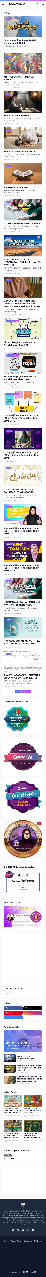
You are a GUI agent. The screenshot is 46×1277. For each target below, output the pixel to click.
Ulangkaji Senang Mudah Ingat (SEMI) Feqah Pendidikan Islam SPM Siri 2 (21, 418)
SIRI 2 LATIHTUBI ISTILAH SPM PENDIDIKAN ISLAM (12, 1136)
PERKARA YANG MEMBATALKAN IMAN (26, 1057)
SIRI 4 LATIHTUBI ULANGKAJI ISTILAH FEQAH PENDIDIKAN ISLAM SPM (12, 1111)
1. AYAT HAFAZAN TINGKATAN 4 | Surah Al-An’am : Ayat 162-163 (23, 676)
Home (6, 1241)
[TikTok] (13, 1017)
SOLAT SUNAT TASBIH (16, 115)
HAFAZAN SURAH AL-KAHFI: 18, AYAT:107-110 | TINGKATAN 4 (22, 642)
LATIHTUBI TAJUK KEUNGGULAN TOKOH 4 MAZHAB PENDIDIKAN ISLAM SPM (32, 1136)
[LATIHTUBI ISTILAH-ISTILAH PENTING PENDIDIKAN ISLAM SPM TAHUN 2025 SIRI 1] (10, 1080)
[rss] (33, 1230)
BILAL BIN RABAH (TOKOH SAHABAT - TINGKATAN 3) (19, 490)
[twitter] (18, 1230)
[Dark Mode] (38, 4)
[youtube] (23, 1230)
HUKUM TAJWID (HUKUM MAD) (22, 223)
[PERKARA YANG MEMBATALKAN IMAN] (10, 1058)
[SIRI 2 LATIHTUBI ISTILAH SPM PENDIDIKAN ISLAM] (13, 1126)
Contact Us (28, 1241)
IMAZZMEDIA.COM (30, 1272)
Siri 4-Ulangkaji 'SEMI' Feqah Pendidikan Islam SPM (20, 343)
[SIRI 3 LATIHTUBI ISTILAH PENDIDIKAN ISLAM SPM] (33, 1101)
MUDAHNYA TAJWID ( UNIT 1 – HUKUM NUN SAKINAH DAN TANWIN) (29, 1068)
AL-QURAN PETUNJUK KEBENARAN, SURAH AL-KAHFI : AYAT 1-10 (22, 262)
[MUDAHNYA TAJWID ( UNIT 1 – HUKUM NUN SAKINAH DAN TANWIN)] (10, 1069)
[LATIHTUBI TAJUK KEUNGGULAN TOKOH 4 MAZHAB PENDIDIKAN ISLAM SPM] (33, 1126)
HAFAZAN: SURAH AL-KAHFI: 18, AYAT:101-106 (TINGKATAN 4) (22, 603)
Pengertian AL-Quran (16, 187)
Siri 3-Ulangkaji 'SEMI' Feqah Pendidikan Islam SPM (20, 378)
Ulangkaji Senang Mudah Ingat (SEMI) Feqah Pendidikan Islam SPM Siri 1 (21, 568)
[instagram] (28, 1230)
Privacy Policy (16, 1241)
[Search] (43, 4)
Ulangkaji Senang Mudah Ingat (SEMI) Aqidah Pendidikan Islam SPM (22, 455)
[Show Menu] (3, 4)
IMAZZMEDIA (16, 3)
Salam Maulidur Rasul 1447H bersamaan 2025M (20, 41)
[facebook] (13, 1230)
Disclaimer (38, 1241)
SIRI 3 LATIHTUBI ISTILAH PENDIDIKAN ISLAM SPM (33, 1111)
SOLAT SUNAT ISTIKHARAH (19, 151)
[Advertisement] (23, 958)
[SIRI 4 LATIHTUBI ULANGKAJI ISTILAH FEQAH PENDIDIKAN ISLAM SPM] (13, 1101)
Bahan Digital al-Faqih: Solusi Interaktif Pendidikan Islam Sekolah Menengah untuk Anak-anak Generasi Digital (22, 304)
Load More (22, 691)
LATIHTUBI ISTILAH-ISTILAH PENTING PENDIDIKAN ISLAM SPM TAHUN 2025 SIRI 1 (29, 1079)
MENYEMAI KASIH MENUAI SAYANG (19, 78)
